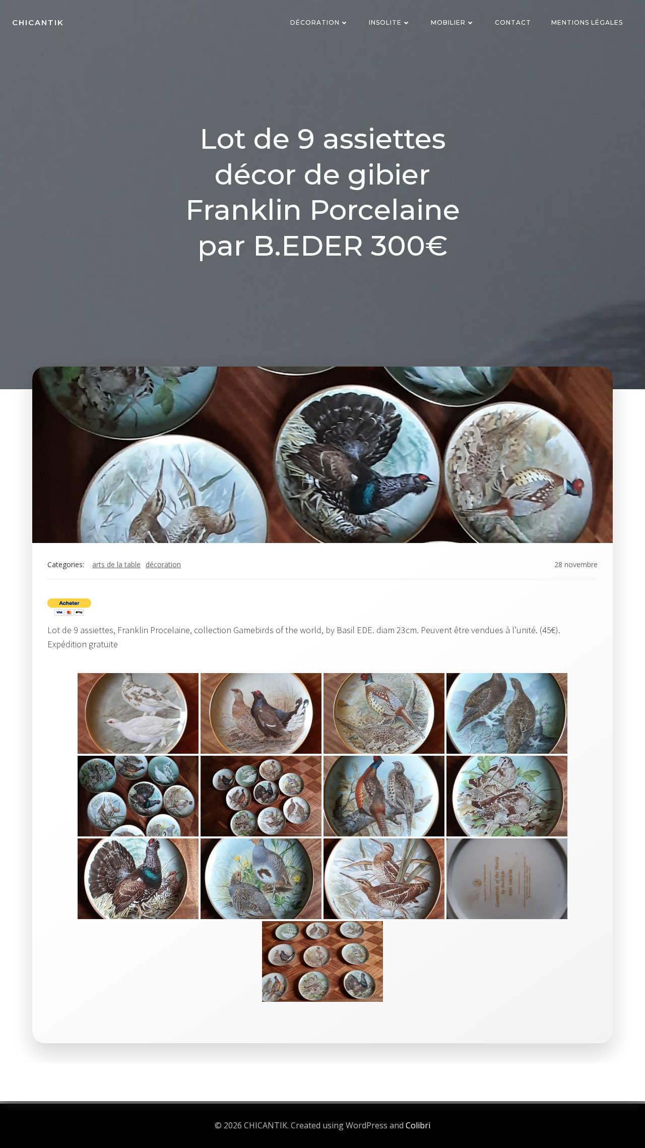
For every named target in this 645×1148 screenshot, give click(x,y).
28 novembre (576, 564)
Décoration (315, 22)
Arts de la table (116, 564)
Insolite (385, 22)
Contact (513, 22)
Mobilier (448, 22)
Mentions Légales (587, 22)
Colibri (418, 1125)
